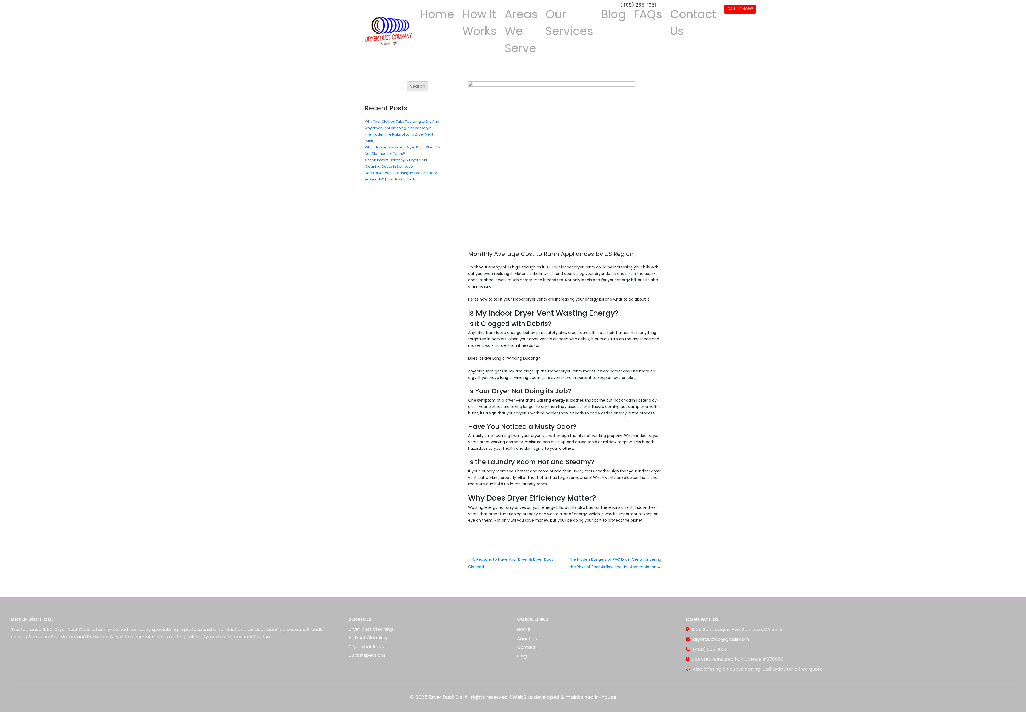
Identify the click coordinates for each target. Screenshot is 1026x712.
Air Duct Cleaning (367, 637)
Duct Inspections (367, 655)
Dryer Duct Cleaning (370, 629)
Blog (613, 14)
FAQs (648, 14)
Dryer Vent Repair (367, 646)
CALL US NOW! (740, 8)
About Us (527, 638)
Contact (526, 647)
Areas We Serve (521, 31)
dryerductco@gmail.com (721, 639)
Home (437, 14)
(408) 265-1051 (709, 649)
